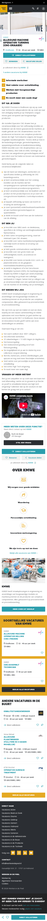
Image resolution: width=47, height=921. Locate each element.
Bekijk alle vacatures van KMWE (23, 553)
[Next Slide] (40, 570)
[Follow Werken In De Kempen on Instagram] (19, 853)
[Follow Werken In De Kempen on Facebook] (13, 853)
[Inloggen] (43, 8)
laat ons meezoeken (31, 905)
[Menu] (10, 9)
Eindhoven (10, 50)
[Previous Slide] (6, 570)
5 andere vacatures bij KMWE (15, 72)
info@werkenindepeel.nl (11, 863)
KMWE (5, 37)
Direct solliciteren (25, 55)
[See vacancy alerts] (38, 8)
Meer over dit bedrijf (23, 609)
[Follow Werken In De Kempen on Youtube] (31, 853)
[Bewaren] (42, 652)
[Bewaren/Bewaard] (38, 725)
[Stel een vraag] (42, 725)
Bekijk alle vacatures (24, 689)
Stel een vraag (23, 443)
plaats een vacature (33, 908)
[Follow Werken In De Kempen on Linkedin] (25, 853)
